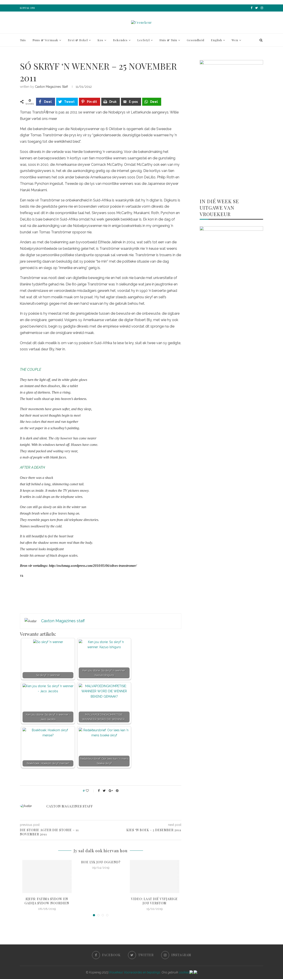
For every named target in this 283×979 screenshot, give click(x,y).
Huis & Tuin (168, 40)
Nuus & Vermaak (45, 40)
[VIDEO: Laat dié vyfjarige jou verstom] (154, 876)
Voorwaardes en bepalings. (142, 972)
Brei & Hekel (78, 40)
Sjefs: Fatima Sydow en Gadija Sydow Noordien (47, 901)
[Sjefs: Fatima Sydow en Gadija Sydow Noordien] (47, 876)
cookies (184, 972)
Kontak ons (27, 8)
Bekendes (120, 40)
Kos (100, 40)
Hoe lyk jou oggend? (100, 862)
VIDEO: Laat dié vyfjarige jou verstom (154, 901)
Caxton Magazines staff (51, 86)
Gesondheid (195, 40)
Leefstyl (143, 40)
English (216, 40)
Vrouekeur (116, 972)
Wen (235, 40)
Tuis (23, 40)
